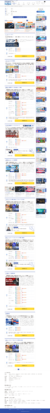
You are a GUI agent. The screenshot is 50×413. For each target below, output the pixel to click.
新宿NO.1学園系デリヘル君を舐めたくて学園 (13, 87)
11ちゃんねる (7, 29)
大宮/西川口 (10, 377)
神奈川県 (19, 4)
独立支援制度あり (24, 401)
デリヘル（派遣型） (20, 386)
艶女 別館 (37, 204)
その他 (12, 387)
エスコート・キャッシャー (25, 391)
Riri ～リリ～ (27, 192)
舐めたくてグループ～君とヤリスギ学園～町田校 (14, 340)
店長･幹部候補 (10, 391)
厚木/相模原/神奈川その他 (19, 376)
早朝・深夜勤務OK (33, 400)
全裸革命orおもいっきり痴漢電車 (11, 160)
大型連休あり (38, 400)
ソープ (5, 386)
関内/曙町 (12, 376)
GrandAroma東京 (7, 192)
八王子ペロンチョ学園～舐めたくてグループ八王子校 (15, 199)
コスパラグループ (38, 153)
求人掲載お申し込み (31, 409)
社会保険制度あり (15, 401)
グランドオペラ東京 (28, 29)
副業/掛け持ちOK (11, 400)
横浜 (9, 376)
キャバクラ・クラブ (29, 386)
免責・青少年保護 (39, 409)
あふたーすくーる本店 (18, 192)
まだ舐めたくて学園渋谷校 (10, 273)
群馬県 (38, 4)
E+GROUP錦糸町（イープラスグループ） (13, 125)
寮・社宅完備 (10, 401)
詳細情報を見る (24, 56)
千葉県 (28, 4)
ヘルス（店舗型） (9, 386)
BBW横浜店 (8, 313)
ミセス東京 (37, 71)
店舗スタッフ (14, 391)
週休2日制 (20, 400)
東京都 (14, 4)
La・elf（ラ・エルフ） (10, 34)
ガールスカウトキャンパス (39, 31)
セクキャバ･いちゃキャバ (39, 386)
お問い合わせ (35, 409)
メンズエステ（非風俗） (7, 387)
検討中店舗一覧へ (40, 11)
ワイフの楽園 (38, 92)
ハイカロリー (38, 52)
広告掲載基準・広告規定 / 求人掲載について (20, 409)
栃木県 (43, 4)
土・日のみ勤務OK (28, 400)
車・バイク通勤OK (43, 400)
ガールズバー (33, 386)
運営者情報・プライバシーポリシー (12, 409)
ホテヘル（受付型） (14, 386)
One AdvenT (38, 143)
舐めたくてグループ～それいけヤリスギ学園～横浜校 (15, 237)
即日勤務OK (23, 400)
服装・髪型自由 (16, 400)
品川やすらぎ (38, 102)
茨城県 (33, 4)
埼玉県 (24, 4)
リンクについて (27, 409)
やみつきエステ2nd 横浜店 (18, 29)
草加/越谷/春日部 (14, 377)
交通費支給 (19, 401)
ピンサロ (25, 386)
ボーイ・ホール (31, 391)
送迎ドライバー (19, 391)
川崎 (14, 376)
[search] (39, 1)
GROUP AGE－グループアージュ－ (40, 214)
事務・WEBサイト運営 (11, 392)
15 (24, 369)
